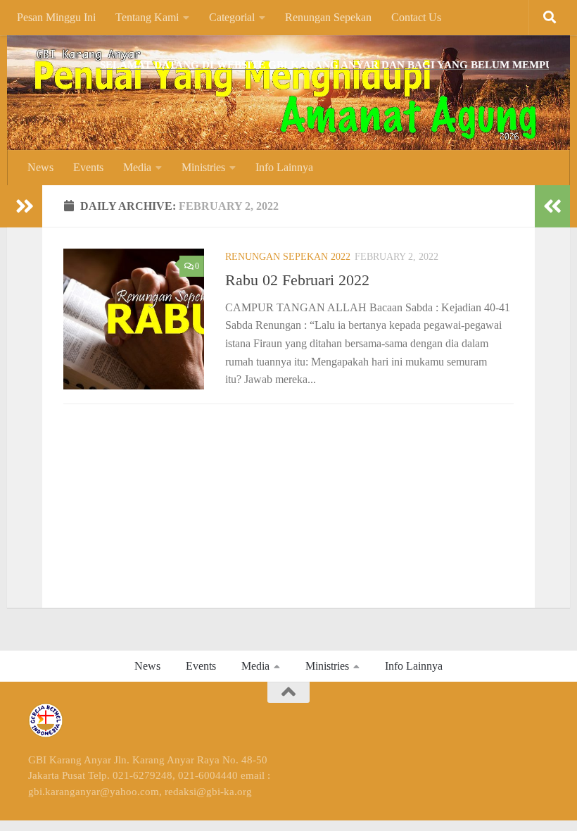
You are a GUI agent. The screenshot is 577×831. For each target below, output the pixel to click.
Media (137, 167)
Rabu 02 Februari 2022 (297, 280)
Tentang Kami (147, 17)
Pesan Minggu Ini (56, 17)
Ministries (203, 167)
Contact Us (416, 17)
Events (88, 167)
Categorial (232, 17)
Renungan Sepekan (328, 17)
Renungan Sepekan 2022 (287, 256)
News (40, 167)
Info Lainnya (284, 167)
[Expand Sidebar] (24, 206)
